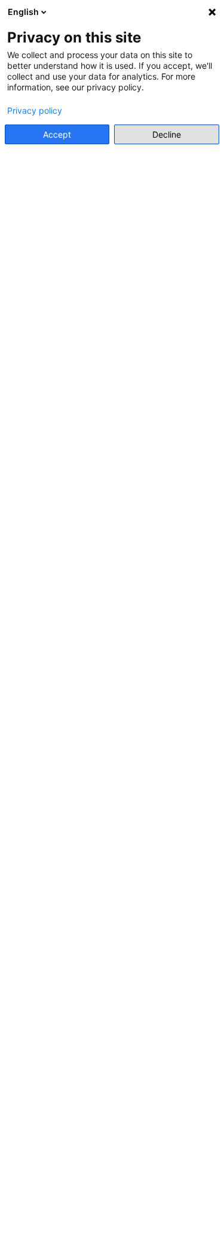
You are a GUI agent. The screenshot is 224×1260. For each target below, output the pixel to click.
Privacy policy (34, 111)
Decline (166, 134)
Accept (57, 134)
